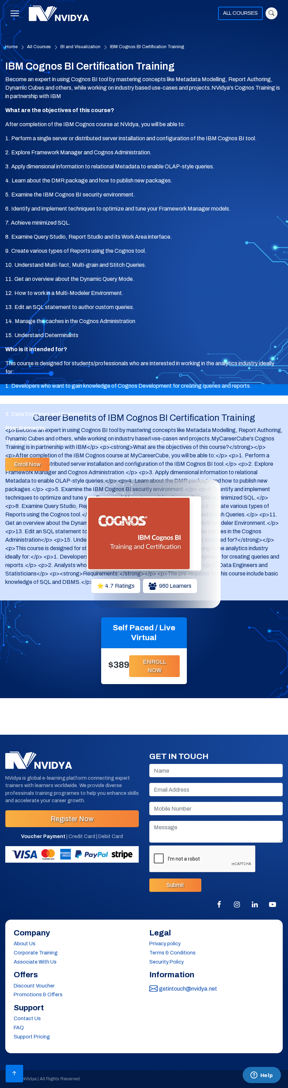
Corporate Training (36, 952)
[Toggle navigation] (17, 13)
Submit (175, 885)
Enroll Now (27, 464)
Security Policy (166, 962)
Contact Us (27, 1018)
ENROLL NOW (154, 666)
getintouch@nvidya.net (188, 989)
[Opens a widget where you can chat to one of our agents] (261, 1075)
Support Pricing (32, 1036)
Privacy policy (165, 943)
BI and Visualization (80, 46)
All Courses (39, 46)
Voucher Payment (43, 836)
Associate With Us (35, 962)
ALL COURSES (240, 13)
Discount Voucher (34, 986)
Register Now (72, 819)
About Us (24, 943)
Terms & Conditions (172, 952)
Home (11, 46)
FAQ (19, 1027)
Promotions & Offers (38, 994)
